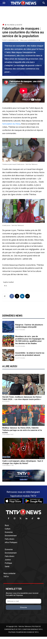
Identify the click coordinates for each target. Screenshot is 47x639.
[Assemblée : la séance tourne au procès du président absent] (8, 355)
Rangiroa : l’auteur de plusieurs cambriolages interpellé (29, 326)
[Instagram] (14, 518)
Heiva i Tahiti (6, 457)
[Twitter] (20, 518)
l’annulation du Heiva (11, 124)
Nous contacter (9, 573)
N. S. (5, 286)
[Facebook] (11, 296)
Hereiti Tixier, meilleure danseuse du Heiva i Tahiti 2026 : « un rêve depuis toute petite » (22, 398)
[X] (17, 296)
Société (19, 25)
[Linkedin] (22, 296)
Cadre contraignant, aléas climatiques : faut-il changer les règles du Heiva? (22, 462)
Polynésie (10, 25)
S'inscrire (23, 607)
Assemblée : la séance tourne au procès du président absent (29, 354)
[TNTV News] (23, 512)
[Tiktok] (32, 518)
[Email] (27, 296)
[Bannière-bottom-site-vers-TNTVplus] (23, 481)
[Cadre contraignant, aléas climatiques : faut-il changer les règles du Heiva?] (23, 448)
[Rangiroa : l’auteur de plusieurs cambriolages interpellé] (8, 327)
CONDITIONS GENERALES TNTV (32, 629)
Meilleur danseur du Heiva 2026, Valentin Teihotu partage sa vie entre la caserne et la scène (22, 430)
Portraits (5, 423)
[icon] (3, 25)
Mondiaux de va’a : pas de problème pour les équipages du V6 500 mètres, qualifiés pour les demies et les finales (29, 339)
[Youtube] (38, 518)
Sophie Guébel (8, 282)
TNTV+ (6, 577)
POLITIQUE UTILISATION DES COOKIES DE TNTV (23, 632)
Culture (5, 392)
